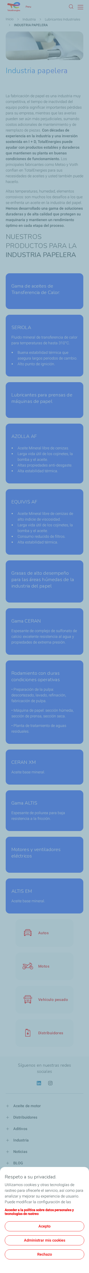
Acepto (44, 1226)
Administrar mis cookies (44, 1240)
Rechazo (44, 1254)
